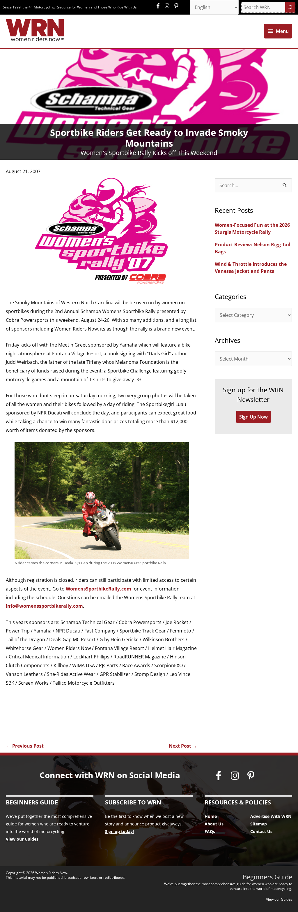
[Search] (290, 7)
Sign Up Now (253, 417)
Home (211, 816)
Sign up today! (119, 831)
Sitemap (258, 824)
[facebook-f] (159, 5)
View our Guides (22, 839)
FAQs (210, 831)
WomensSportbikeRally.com (98, 589)
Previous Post (25, 746)
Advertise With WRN (270, 816)
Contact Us (261, 831)
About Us (214, 824)
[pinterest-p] (177, 5)
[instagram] (168, 5)
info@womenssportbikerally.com (44, 606)
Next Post (183, 746)
